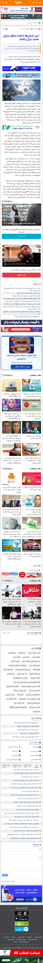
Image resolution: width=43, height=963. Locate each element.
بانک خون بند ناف (19, 703)
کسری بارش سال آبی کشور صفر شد (27, 730)
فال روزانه (15, 755)
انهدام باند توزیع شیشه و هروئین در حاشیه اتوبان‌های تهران (22, 834)
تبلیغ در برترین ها (21, 939)
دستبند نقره (26, 657)
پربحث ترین (5, 765)
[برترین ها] (18, 3)
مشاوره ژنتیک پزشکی (12, 686)
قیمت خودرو (34, 751)
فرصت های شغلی (32, 939)
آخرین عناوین (36, 765)
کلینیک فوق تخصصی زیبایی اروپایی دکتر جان (27, 682)
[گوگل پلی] (21, 919)
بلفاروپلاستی (12, 653)
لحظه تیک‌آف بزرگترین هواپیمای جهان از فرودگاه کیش (24, 784)
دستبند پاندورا (15, 661)
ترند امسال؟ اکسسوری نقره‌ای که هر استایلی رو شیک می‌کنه (22, 301)
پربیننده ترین (15, 765)
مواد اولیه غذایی (8, 669)
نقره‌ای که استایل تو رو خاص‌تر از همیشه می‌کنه (26, 296)
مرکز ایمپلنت (36, 711)
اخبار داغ (25, 765)
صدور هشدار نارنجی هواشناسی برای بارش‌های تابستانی (24, 827)
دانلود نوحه (20, 695)
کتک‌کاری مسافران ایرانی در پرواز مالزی (28, 798)
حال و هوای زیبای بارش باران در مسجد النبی (25, 737)
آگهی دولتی (11, 939)
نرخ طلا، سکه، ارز (13, 747)
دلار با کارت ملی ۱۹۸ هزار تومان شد (30, 777)
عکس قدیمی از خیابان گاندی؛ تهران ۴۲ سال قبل (25, 802)
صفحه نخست (38, 937)
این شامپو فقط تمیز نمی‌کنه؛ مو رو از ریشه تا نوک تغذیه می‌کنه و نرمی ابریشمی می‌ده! (21, 308)
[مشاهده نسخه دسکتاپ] (2, 2)
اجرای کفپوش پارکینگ (33, 703)
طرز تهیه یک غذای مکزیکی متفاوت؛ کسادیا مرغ (26, 770)
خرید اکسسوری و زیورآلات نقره (31, 661)
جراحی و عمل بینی (34, 707)
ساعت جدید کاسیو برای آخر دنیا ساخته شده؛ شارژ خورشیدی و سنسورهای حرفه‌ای (22, 289)
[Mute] (7, 224)
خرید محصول (21, 275)
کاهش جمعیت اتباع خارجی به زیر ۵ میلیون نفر (27, 817)
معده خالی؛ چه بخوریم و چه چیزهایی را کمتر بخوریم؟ (25, 795)
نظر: (40, 857)
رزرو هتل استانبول (35, 674)
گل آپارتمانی (10, 674)
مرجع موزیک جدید (34, 665)
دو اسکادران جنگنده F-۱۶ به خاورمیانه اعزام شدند (26, 780)
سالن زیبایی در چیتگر (20, 690)
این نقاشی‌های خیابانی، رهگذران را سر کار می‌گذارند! (24, 838)
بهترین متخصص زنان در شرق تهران (29, 699)
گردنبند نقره (16, 657)
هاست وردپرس (10, 695)
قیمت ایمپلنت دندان (34, 653)
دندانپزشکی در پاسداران (33, 695)
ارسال (5, 875)
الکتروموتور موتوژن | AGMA (18, 707)
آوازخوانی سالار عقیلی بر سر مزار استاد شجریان (26, 831)
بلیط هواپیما (21, 653)
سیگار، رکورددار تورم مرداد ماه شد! (30, 791)
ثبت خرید (21, 236)
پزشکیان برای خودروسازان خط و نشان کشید (27, 810)
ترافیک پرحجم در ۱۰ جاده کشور (29, 733)
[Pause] (4, 224)
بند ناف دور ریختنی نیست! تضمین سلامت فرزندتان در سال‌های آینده (22, 313)
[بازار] (21, 924)
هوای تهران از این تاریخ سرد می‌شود (27, 726)
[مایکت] (21, 929)
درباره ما (13, 937)
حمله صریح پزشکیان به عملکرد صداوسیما (27, 806)
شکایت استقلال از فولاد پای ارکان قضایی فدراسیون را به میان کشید (21, 813)
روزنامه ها (35, 747)
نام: (40, 849)
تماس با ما (6, 937)
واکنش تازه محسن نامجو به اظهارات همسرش (26, 773)
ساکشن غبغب (36, 657)
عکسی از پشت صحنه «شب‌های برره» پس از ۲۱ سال (24, 788)
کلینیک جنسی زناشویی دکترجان (31, 686)
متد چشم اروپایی (22, 674)
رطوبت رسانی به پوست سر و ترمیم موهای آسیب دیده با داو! (22, 304)
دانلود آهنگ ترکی (11, 699)
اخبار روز (29, 937)
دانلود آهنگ (36, 669)
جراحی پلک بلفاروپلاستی (20, 678)
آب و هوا (15, 751)
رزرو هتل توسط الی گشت (22, 669)
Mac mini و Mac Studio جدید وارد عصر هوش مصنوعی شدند (21, 299)
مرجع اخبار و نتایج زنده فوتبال (17, 665)
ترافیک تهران (34, 755)
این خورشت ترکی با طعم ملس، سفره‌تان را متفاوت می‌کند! (23, 820)
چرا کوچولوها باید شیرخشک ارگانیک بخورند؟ (27, 316)
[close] (1, 948)
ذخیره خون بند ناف (34, 690)
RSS (15, 942)
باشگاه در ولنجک (35, 678)
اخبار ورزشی (21, 937)
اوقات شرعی (34, 759)
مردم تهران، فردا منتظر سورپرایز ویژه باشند (26, 723)
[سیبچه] (21, 913)
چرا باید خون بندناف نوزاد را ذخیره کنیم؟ (28, 293)
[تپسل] (3, 201)
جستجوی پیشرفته (24, 942)
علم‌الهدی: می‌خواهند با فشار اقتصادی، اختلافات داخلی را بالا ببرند (22, 824)
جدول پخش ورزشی (12, 759)
